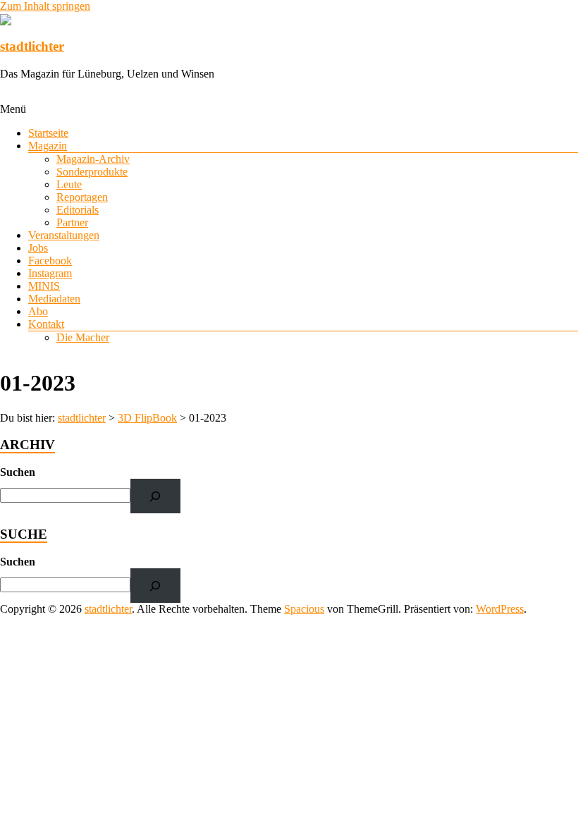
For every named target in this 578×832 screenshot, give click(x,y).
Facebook (50, 261)
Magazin (47, 146)
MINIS (44, 286)
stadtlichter (32, 46)
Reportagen (82, 197)
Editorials (77, 210)
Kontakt (46, 324)
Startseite (48, 133)
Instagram (50, 273)
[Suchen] (155, 496)
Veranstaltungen (63, 235)
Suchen (17, 472)
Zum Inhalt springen (45, 6)
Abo (38, 311)
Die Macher (82, 337)
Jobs (38, 248)
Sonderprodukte (92, 172)
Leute (69, 184)
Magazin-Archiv (93, 159)
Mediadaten (54, 299)
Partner (72, 222)
